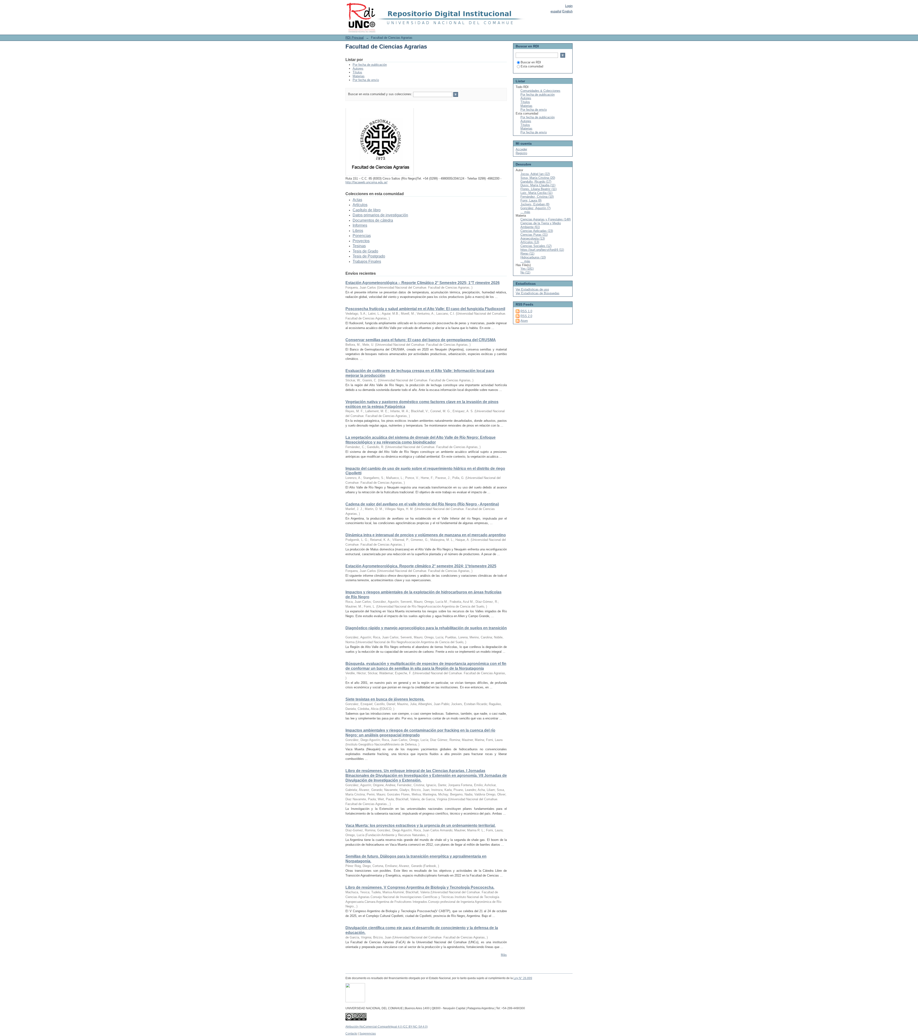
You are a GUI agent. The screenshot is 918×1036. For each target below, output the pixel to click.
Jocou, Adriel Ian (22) (535, 174)
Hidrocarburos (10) (533, 257)
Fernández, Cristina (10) (537, 196)
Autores (358, 68)
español (556, 11)
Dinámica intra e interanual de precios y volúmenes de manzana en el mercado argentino (425, 535)
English (567, 11)
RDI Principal (354, 37)
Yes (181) (527, 268)
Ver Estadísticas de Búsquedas (537, 293)
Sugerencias (367, 1033)
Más (504, 955)
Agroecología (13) (532, 238)
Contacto (351, 1033)
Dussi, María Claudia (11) (537, 185)
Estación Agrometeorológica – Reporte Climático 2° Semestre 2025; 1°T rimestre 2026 (422, 283)
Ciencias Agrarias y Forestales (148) (545, 219)
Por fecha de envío (366, 80)
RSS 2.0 (526, 316)
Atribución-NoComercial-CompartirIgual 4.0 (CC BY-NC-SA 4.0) (386, 1026)
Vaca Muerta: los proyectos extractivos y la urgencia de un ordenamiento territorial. (420, 825)
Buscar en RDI (531, 62)
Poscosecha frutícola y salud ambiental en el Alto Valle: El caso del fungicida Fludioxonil (425, 309)
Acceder (521, 149)
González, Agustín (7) (535, 208)
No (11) (525, 272)
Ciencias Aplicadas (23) (536, 231)
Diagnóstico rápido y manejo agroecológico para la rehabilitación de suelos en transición (426, 628)
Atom (524, 321)
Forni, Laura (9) (530, 200)
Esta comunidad (532, 66)
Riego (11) (527, 253)
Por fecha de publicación (370, 64)
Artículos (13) (529, 242)
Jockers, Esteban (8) (534, 204)
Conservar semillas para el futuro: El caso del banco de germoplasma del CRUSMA (420, 340)
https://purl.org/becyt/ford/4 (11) (542, 250)
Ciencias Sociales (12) (536, 246)
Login (569, 6)
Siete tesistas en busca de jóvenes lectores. (385, 699)
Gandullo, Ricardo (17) (535, 181)
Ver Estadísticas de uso (532, 289)
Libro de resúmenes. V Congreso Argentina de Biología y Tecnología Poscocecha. (419, 887)
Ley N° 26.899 (523, 978)
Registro (521, 153)
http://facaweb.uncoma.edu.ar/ (366, 182)
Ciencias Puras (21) (534, 234)
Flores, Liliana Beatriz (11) (538, 189)
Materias (359, 76)
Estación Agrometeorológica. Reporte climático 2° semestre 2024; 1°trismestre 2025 (420, 566)
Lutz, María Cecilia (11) (536, 193)
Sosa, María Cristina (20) (537, 178)
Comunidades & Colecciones (540, 91)
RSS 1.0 (526, 311)
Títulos (357, 72)
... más (525, 212)
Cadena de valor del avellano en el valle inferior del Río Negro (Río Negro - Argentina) (422, 504)
